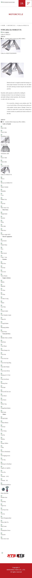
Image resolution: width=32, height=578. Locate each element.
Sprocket (3, 218)
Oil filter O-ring (4, 298)
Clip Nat (3, 435)
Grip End (3, 203)
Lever (2, 195)
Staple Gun (3, 505)
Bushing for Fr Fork (5, 375)
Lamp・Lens (4, 257)
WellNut (3, 439)
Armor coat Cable (5, 166)
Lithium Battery (4, 422)
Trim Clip (3, 459)
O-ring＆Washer (4, 323)
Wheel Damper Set (5, 350)
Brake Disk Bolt (4, 493)
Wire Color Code (5, 538)
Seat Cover (3, 271)
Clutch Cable (4, 132)
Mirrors (2, 178)
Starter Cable (4, 157)
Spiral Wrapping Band (6, 518)
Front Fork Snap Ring (6, 362)
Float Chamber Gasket (6, 315)
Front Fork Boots (5, 379)
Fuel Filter (3, 307)
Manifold (3, 286)
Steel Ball (3, 387)
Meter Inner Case (5, 207)
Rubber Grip (4, 199)
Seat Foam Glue (4, 509)
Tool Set (3, 514)
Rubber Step (4, 404)
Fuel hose (3, 426)
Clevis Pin (3, 472)
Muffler (2, 282)
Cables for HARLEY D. (6, 174)
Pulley (2, 222)
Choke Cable (4, 161)
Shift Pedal (3, 412)
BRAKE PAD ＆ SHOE (6, 337)
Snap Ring (3, 501)
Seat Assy (3, 267)
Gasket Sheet (4, 331)
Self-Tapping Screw (5, 455)
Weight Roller (4, 213)
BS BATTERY (4, 418)
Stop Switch (3, 240)
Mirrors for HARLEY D (6, 182)
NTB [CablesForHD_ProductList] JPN (11, 38)
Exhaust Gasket (4, 311)
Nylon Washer (4, 276)
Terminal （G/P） (5, 476)
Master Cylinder (4, 187)
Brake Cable (3, 128)
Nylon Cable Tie (5, 522)
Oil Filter (3, 294)
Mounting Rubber (5, 327)
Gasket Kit (3, 319)
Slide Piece (3, 230)
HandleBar (3, 191)
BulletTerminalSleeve (6, 484)
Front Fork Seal (4, 358)
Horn (2, 249)
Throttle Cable (4, 145)
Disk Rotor (3, 342)
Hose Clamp (3, 431)
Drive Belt (3, 226)
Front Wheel (4, 346)
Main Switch (4, 253)
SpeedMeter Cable (5, 136)
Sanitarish (3, 534)
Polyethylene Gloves (5, 530)
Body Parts (3, 263)
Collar (2, 447)
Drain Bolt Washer (5, 366)
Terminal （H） (4, 480)
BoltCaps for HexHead (6, 464)
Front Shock (4, 395)
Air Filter (3, 290)
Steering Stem (4, 383)
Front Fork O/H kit (5, 371)
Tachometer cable (5, 153)
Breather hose (4, 497)
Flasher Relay (4, 245)
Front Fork (3, 354)
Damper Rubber (4, 443)
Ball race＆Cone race (6, 391)
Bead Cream (3, 526)
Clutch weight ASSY (6, 234)
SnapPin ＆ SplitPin (5, 468)
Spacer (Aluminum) (5, 451)
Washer (2, 302)
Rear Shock (3, 400)
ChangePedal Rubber (6, 408)
